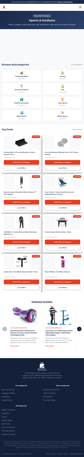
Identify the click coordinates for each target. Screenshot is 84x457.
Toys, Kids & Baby (49, 400)
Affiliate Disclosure (76, 454)
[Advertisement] (42, 47)
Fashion (4, 417)
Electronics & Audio (8, 390)
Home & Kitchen (7, 400)
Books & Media (7, 420)
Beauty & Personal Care (51, 390)
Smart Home (6, 397)
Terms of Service (62, 454)
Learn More (21, 168)
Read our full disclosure (65, 2)
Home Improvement (8, 431)
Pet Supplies (47, 397)
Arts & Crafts (6, 424)
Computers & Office (8, 393)
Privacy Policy (50, 454)
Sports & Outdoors (49, 393)
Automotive (5, 413)
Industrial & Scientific (8, 434)
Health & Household (8, 410)
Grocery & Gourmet (8, 427)
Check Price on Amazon (21, 162)
